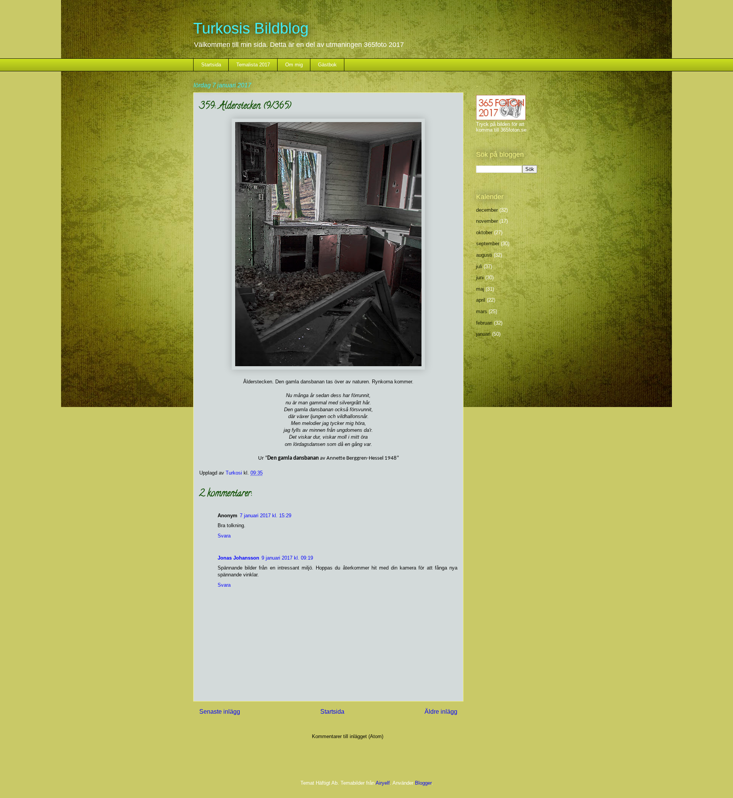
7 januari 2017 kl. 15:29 (265, 515)
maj (480, 289)
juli (479, 266)
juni (480, 277)
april (480, 300)
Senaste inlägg (219, 711)
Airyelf (383, 783)
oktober (484, 232)
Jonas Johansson (238, 558)
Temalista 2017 (253, 65)
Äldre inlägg (441, 711)
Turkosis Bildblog (250, 28)
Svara (224, 536)
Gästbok (327, 65)
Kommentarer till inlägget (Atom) (347, 736)
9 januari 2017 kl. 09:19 (287, 558)
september (487, 243)
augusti (484, 255)
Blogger (423, 783)
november (487, 221)
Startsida (211, 65)
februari (484, 323)
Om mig (294, 65)
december (487, 210)
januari (483, 334)
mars (481, 311)
